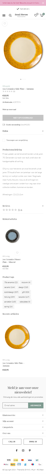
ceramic (9, 287)
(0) (14, 91)
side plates (25, 302)
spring (8, 306)
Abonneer (35, 405)
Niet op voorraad (23, 118)
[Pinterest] (30, 450)
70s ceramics (11, 282)
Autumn (26, 282)
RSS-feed (40, 470)
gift (25, 292)
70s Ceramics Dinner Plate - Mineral (12, 260)
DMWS (27, 470)
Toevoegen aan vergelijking (17, 140)
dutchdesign (11, 292)
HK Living (6, 86)
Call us (12, 442)
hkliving (9, 297)
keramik (24, 297)
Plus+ (34, 470)
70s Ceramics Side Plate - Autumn (13, 364)
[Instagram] (23, 450)
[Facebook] (16, 450)
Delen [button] (5, 131)
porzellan (10, 302)
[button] (4, 15)
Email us (33, 442)
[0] (41, 15)
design (23, 287)
